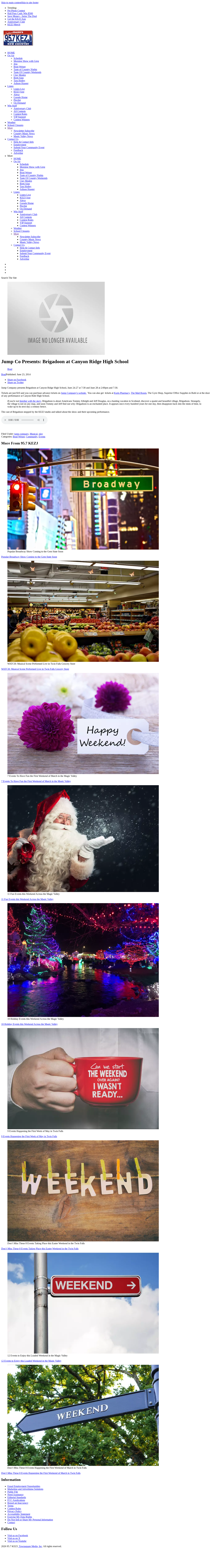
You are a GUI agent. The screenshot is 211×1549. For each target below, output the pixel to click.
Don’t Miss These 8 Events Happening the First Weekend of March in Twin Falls (40, 1473)
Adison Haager (21, 83)
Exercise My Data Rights (19, 1517)
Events (42, 436)
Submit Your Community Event (29, 147)
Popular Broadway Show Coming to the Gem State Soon (29, 556)
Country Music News (24, 133)
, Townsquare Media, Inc (30, 1546)
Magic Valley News (23, 136)
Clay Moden (20, 75)
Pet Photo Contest (16, 10)
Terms (10, 1505)
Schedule (18, 58)
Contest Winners (22, 119)
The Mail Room (138, 393)
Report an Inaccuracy (17, 1503)
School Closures (15, 125)
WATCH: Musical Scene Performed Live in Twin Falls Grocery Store (35, 669)
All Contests (20, 111)
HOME (11, 52)
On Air (10, 55)
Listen (10, 86)
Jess (15, 64)
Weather (11, 122)
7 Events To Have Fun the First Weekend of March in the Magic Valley (36, 781)
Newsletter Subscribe (24, 130)
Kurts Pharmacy (122, 393)
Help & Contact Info (24, 142)
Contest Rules (20, 114)
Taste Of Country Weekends (27, 72)
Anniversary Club (16, 21)
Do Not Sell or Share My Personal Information (30, 1519)
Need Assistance (15, 1494)
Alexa (16, 94)
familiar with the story (30, 401)
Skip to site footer (29, 2)
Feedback (18, 150)
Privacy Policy (14, 1511)
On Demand (20, 103)
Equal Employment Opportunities (23, 1486)
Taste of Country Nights (25, 69)
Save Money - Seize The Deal (22, 16)
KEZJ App (19, 91)
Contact (11, 1522)
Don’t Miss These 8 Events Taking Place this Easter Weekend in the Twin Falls (39, 1248)
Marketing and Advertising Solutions (25, 1489)
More (10, 128)
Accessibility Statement (18, 1514)
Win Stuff (12, 105)
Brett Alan (19, 77)
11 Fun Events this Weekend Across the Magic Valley (27, 899)
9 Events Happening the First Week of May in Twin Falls (29, 1136)
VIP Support (20, 116)
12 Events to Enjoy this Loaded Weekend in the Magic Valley (31, 1361)
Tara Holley (19, 80)
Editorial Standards (16, 1497)
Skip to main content (11, 2)
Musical (34, 434)
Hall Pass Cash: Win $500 (20, 13)
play (41, 434)
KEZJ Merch (13, 24)
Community (31, 436)
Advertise (18, 153)
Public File (12, 1491)
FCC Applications (16, 1500)
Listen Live (19, 89)
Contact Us (12, 139)
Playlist (17, 100)
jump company (21, 434)
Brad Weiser (20, 66)
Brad (3, 374)
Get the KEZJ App (16, 19)
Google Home (20, 97)
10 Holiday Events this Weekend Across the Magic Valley (29, 1024)
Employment (20, 144)
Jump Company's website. (74, 393)
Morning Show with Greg (26, 61)
